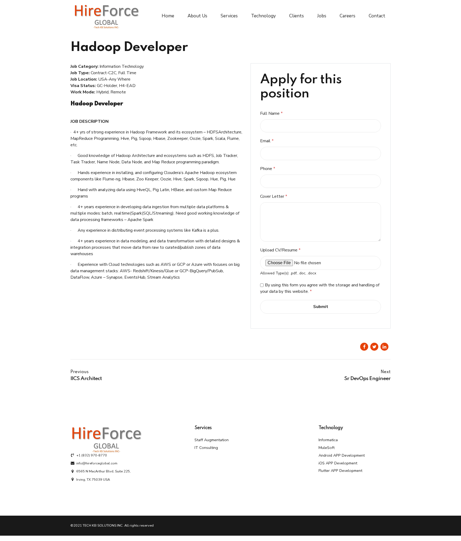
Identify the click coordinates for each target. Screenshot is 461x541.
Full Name (271, 113)
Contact (377, 16)
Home (168, 16)
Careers (347, 16)
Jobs (321, 16)
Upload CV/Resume (280, 250)
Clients (296, 16)
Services (229, 16)
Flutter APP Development (340, 470)
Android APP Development (342, 455)
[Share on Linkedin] (384, 347)
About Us (197, 16)
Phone (267, 169)
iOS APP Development (338, 463)
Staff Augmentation (211, 440)
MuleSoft (327, 447)
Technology (263, 16)
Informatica (328, 440)
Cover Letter (273, 196)
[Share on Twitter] (374, 347)
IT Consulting (206, 447)
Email (267, 141)
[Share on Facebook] (364, 347)
